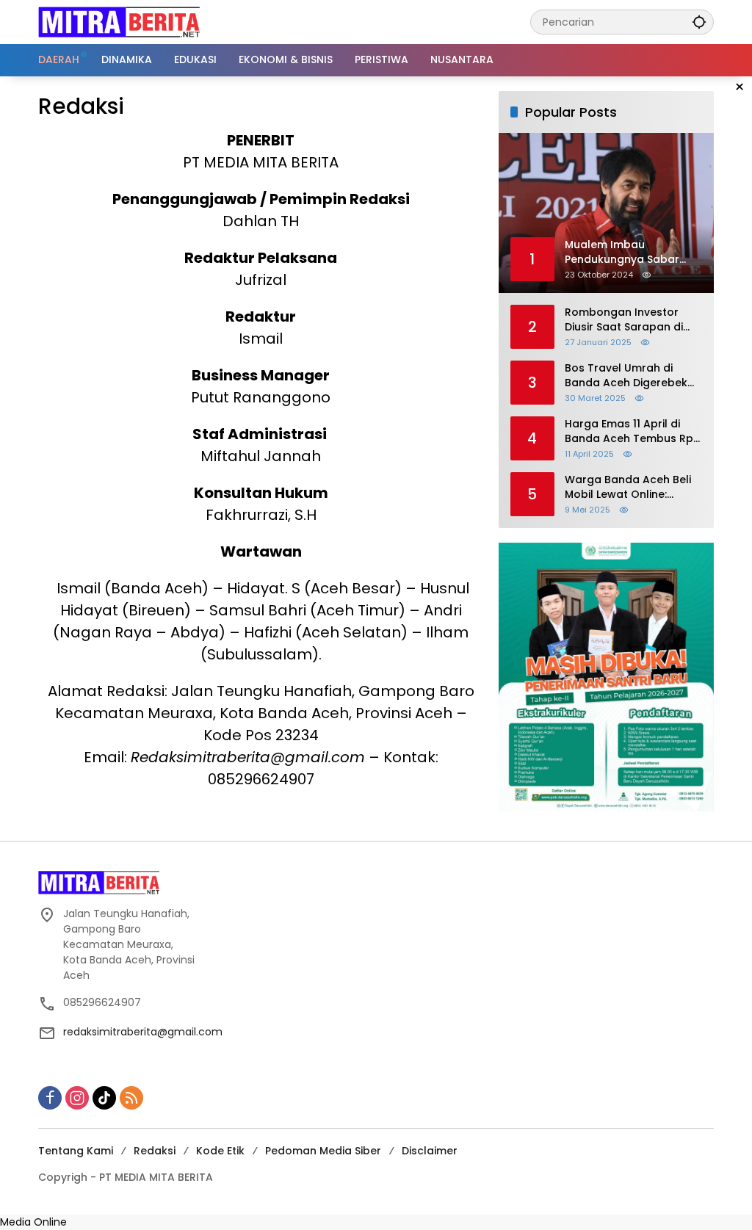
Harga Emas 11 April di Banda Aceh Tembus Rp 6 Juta (629, 431)
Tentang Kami (75, 1150)
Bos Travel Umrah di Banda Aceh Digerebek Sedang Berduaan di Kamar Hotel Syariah (626, 375)
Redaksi (155, 1150)
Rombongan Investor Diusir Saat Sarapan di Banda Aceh (624, 319)
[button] (699, 22)
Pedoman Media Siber (323, 1150)
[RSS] (131, 1098)
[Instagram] (77, 1098)
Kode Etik (220, 1150)
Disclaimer (430, 1150)
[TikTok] (104, 1098)
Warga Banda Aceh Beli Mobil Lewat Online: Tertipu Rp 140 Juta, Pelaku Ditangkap (628, 487)
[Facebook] (50, 1098)
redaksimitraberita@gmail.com (143, 1031)
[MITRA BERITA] (119, 21)
